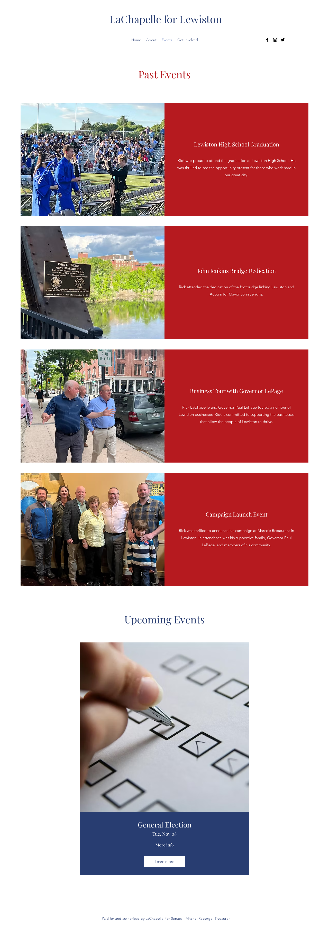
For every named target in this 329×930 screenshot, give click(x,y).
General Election (164, 824)
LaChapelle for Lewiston (165, 19)
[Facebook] (267, 39)
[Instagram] (275, 39)
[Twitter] (282, 39)
